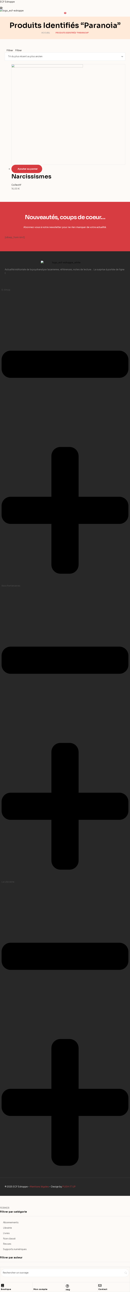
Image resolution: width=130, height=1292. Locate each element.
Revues (7, 1243)
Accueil (45, 33)
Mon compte (40, 1289)
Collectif (16, 184)
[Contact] (99, 1285)
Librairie (7, 1227)
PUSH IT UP (69, 1186)
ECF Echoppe (7, 1)
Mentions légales (39, 1186)
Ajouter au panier (28, 168)
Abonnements (11, 1222)
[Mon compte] (35, 1285)
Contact (102, 1289)
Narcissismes (31, 176)
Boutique (6, 1289)
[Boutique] (2, 1285)
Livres (6, 1233)
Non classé (9, 1238)
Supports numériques (15, 1249)
